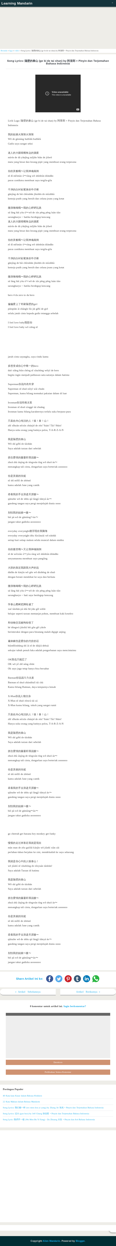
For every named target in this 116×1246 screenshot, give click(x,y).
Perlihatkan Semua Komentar (58, 1072)
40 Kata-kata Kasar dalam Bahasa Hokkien (22, 1095)
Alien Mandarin (51, 1241)
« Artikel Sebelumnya (27, 991)
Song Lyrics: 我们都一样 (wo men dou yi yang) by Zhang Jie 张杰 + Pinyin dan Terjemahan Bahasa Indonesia (53, 1107)
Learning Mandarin (16, 3)
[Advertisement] (58, 27)
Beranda (4, 51)
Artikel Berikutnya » (88, 991)
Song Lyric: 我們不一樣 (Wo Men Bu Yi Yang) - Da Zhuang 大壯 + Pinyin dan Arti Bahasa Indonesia (49, 1119)
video (17, 51)
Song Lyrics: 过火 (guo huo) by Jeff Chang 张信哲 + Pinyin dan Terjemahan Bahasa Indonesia (46, 1113)
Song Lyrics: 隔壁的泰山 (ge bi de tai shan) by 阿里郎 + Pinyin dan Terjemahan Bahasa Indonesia (58, 62)
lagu (11, 51)
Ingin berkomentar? (75, 1006)
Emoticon (58, 1062)
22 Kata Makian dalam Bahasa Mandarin (21, 1101)
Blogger (80, 1241)
